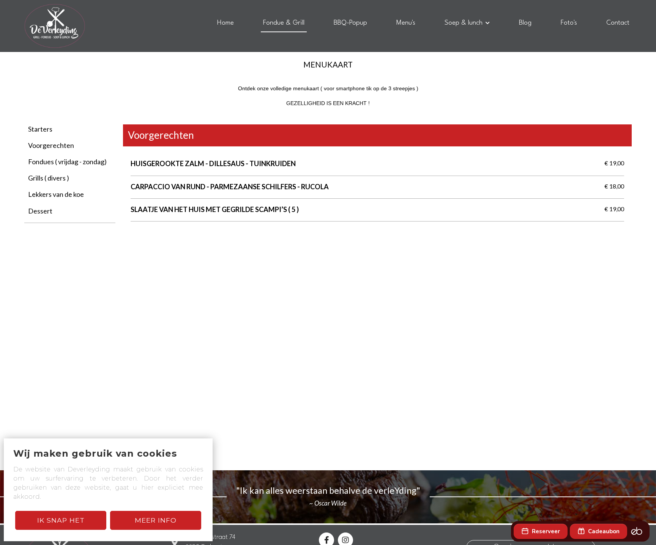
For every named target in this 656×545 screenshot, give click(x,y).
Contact (617, 23)
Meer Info (156, 520)
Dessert (40, 211)
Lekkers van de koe (56, 194)
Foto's (569, 23)
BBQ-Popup (350, 23)
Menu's (405, 23)
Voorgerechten (51, 145)
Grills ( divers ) (48, 178)
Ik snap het (61, 520)
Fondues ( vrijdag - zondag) (67, 161)
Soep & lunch (464, 23)
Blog (525, 23)
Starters (40, 129)
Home (225, 23)
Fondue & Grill (283, 23)
